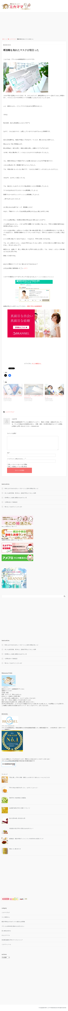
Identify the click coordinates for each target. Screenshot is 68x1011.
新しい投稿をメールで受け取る (17, 466)
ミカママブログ (9, 412)
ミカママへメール (6, 944)
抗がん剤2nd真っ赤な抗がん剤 (17, 818)
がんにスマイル (6, 935)
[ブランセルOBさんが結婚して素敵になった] (54, 389)
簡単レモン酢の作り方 (15, 849)
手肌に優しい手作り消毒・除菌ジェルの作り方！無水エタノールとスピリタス (29, 777)
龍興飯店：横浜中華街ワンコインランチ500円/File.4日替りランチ (26, 838)
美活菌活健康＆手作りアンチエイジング (12, 940)
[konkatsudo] (10, 898)
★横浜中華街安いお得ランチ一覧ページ (12, 540)
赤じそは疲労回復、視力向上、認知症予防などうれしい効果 (20, 493)
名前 (8, 452)
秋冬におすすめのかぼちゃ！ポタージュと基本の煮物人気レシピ (21, 488)
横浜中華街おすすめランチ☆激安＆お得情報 (13, 921)
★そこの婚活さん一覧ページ (9, 526)
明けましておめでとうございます (13, 506)
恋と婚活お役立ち (6, 930)
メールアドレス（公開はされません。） (16, 458)
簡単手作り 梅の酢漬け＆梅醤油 (17, 797)
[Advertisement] (34, 24)
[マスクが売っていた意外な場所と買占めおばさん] (33, 389)
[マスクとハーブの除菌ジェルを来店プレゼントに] (12, 389)
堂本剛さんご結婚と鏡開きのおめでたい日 (16, 497)
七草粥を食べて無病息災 (11, 502)
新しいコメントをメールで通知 (17, 464)
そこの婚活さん (6, 917)
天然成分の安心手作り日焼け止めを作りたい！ (21, 828)
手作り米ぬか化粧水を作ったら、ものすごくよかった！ (23, 787)
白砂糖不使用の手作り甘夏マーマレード (19, 808)
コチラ (26, 268)
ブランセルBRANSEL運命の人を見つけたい (13, 926)
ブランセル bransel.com (8, 725)
